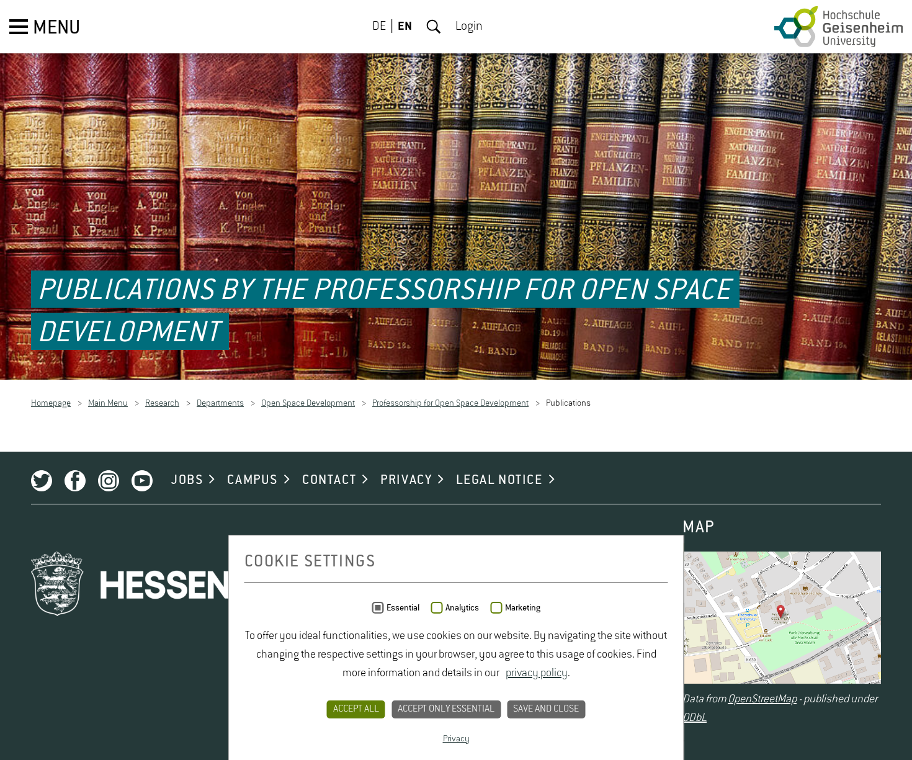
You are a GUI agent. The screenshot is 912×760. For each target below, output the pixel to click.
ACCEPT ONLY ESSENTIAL (446, 709)
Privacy (456, 739)
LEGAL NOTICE (499, 480)
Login (469, 27)
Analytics (462, 608)
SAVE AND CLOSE (546, 709)
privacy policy (537, 673)
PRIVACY (406, 480)
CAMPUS (252, 480)
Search (433, 26)
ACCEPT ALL (356, 709)
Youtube (142, 481)
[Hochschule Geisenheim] (838, 26)
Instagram (108, 481)
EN (405, 27)
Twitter (41, 481)
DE (379, 27)
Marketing (522, 608)
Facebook (75, 481)
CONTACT (329, 480)
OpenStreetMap (762, 700)
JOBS (187, 480)
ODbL (694, 718)
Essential (403, 608)
